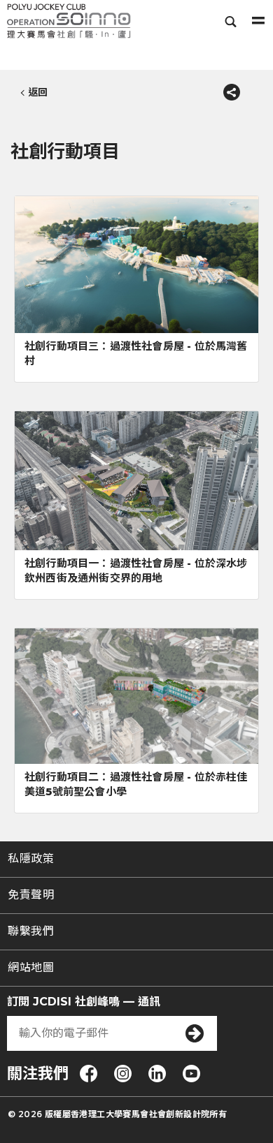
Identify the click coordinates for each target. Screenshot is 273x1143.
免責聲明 (31, 894)
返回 (38, 92)
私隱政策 (31, 858)
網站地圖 (31, 967)
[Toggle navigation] (258, 21)
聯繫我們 (31, 931)
